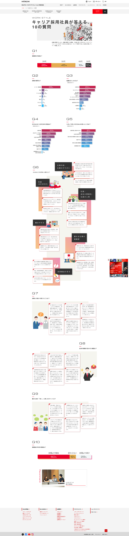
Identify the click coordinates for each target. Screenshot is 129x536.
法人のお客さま (68, 5)
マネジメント (76, 516)
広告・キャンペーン (27, 518)
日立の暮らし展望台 (78, 527)
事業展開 (58, 514)
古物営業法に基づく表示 (89, 534)
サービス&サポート (44, 513)
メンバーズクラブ (26, 516)
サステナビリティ (82, 5)
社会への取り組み (77, 524)
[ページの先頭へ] (106, 530)
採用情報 (104, 5)
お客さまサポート (26, 514)
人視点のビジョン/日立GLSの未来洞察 (81, 529)
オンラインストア (26, 519)
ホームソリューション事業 (79, 519)
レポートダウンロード (78, 511)
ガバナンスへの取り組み (79, 526)
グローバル (98, 5)
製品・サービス (26, 513)
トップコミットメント (78, 513)
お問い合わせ (104, 534)
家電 (61, 5)
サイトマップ (97, 534)
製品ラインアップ (43, 511)
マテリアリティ (77, 518)
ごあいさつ (59, 511)
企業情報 (75, 5)
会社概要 (58, 513)
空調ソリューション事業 (79, 521)
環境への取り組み (77, 522)
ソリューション (43, 514)
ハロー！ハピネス (26, 511)
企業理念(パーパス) (61, 519)
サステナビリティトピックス (79, 530)
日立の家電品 (25, 509)
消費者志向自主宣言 (61, 516)
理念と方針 (76, 514)
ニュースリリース (91, 5)
